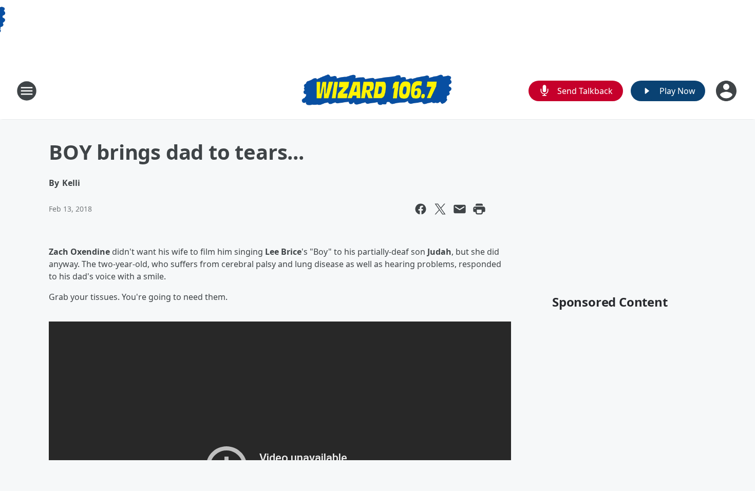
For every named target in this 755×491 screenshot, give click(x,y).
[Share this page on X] (440, 209)
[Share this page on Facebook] (420, 209)
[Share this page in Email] (459, 209)
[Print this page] (479, 209)
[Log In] (727, 91)
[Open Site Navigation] (26, 91)
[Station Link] (377, 91)
